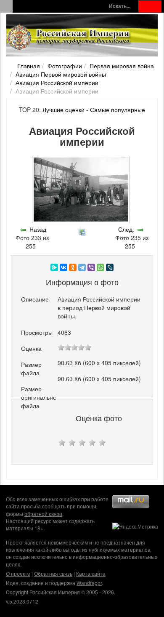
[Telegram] (82, 267)
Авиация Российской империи (57, 82)
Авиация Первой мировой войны (61, 74)
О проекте (18, 573)
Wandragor (89, 582)
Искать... (119, 6)
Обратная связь (53, 573)
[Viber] (91, 267)
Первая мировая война (122, 65)
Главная (28, 65)
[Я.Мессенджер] (54, 267)
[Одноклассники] (73, 267)
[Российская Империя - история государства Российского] (69, 37)
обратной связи (43, 513)
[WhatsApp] (100, 267)
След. (126, 229)
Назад (37, 229)
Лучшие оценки (63, 109)
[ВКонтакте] (63, 267)
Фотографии (65, 65)
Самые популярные (117, 109)
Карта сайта (91, 573)
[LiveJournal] (110, 267)
